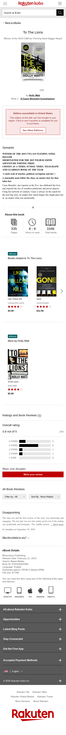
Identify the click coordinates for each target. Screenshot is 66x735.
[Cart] (60, 3)
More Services (22, 701)
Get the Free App (13, 648)
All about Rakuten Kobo (17, 609)
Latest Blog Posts (14, 629)
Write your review (33, 474)
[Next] (62, 291)
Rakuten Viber (40, 692)
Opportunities (11, 619)
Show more (57, 524)
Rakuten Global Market (22, 696)
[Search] (60, 12)
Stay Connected (13, 639)
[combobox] (14, 496)
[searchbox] (33, 12)
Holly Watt (34, 95)
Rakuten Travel (45, 696)
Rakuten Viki (23, 692)
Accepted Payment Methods (20, 660)
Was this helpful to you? (14, 537)
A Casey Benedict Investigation (38, 98)
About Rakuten (40, 701)
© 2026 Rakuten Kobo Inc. (16, 681)
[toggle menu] (5, 3)
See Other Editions (33, 130)
